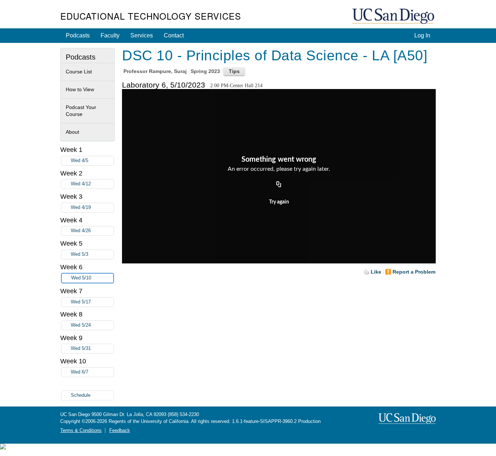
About (72, 132)
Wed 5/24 (81, 325)
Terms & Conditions (81, 430)
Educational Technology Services (150, 15)
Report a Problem (414, 272)
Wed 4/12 (81, 183)
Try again (279, 202)
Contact (174, 35)
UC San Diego (394, 16)
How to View (80, 89)
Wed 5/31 (81, 348)
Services (141, 35)
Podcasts (78, 35)
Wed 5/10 (81, 278)
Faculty (110, 35)
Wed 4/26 (81, 230)
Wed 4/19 (81, 207)
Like (376, 272)
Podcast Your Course (81, 110)
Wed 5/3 (79, 254)
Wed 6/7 (79, 372)
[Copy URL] (279, 184)
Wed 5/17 (81, 301)
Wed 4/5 (79, 160)
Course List (79, 71)
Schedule (80, 395)
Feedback (119, 430)
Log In (422, 35)
